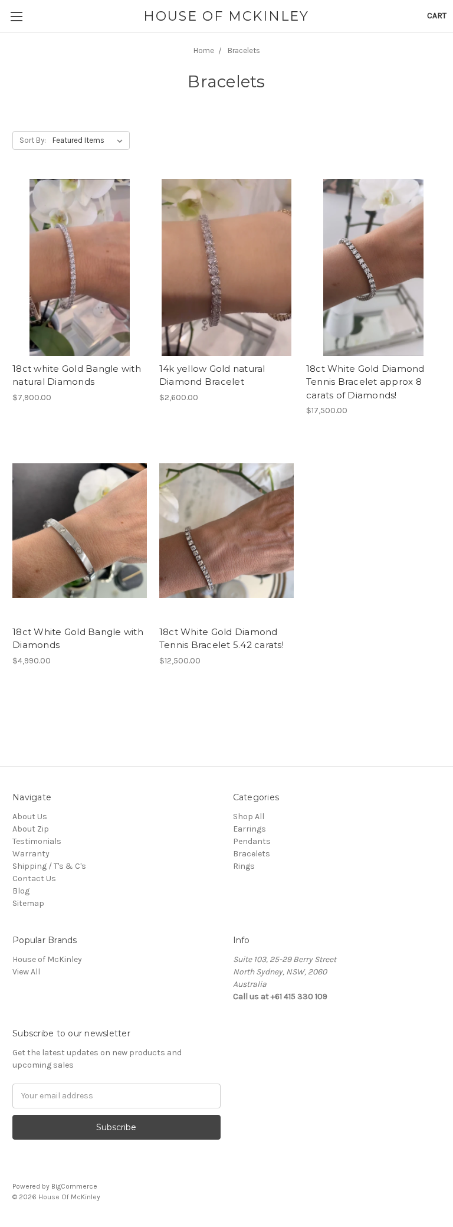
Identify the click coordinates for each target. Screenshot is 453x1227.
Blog (20, 891)
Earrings (249, 829)
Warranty (31, 854)
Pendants (252, 841)
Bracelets (251, 854)
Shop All (248, 817)
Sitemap (28, 903)
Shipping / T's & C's (49, 866)
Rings (244, 866)
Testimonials (36, 841)
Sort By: (32, 140)
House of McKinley (47, 959)
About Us (29, 817)
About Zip (30, 829)
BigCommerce (74, 1186)
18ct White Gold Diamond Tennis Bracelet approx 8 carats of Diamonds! (365, 382)
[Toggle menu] (16, 16)
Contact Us (34, 878)
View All (26, 972)
